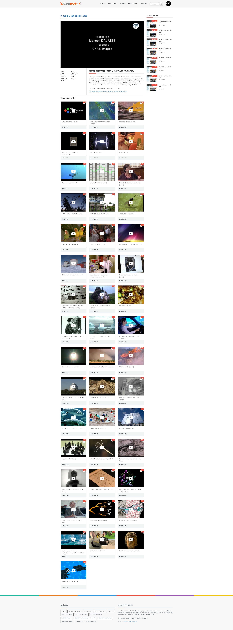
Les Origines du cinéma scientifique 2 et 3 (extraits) (73, 337)
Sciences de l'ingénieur (104, 618)
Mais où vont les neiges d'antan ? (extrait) (100, 337)
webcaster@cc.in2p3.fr (130, 622)
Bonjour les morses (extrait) (70, 581)
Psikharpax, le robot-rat (97, 551)
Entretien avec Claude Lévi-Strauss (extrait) (72, 521)
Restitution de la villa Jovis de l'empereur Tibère (70, 153)
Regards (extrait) (124, 152)
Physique (110, 611)
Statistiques (79, 621)
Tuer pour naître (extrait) (126, 213)
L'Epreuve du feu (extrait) (126, 367)
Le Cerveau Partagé (125, 305)
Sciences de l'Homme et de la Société (84, 618)
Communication (91, 621)
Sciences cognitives (96, 614)
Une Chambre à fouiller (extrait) (100, 397)
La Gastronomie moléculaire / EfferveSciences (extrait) (99, 276)
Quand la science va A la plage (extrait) (102, 459)
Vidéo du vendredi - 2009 (74, 15)
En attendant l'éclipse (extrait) (70, 367)
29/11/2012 (66, 127)
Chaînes (123, 4)
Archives (144, 4)
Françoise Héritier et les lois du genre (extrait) (130, 184)
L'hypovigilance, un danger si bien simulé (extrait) (129, 337)
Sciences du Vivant (67, 621)
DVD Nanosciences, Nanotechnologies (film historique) (130, 490)
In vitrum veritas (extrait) (69, 459)
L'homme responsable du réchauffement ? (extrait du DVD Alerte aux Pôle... (73, 551)
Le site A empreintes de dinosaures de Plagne (130, 460)
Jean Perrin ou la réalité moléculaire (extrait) (72, 490)
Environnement (66, 618)
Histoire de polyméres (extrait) (128, 520)
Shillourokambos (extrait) (98, 428)
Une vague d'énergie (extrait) (127, 121)
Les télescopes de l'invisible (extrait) (72, 213)
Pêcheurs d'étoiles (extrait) (69, 183)
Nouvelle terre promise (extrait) (100, 213)
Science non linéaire (81, 614)
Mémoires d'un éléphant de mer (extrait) (100, 306)
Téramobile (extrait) (96, 152)
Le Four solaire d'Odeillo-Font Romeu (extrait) (130, 398)
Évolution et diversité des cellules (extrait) (100, 122)
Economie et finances (75, 611)
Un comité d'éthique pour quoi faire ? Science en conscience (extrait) (73, 306)
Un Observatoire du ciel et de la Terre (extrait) (73, 398)
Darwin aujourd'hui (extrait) (70, 244)
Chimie (63, 611)
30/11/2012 (66, 280)
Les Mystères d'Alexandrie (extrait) (129, 551)
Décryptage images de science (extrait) (130, 244)
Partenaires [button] (132, 4)
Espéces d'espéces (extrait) (99, 520)
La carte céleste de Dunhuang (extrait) (102, 489)
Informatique (88, 611)
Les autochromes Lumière (69, 121)
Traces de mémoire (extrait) (99, 183)
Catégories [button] (112, 4)
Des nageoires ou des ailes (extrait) (72, 428)
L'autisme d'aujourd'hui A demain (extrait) (129, 276)
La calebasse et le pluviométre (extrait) (102, 367)
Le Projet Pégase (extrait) (126, 428)
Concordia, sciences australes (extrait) (73, 275)
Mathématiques (100, 611)
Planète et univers (67, 614)
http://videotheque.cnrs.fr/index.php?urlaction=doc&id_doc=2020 (108, 91)
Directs (102, 4)
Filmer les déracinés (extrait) (99, 244)
